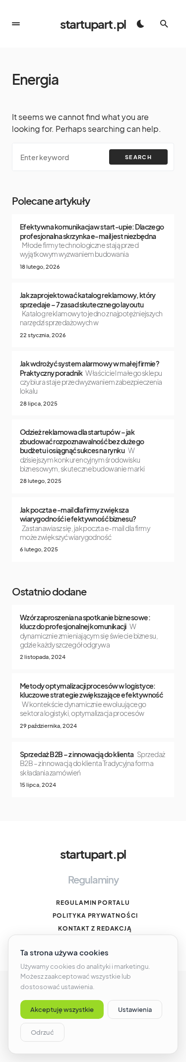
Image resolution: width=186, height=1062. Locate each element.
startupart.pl (93, 23)
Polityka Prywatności (95, 915)
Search (138, 157)
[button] (16, 23)
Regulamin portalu (92, 902)
